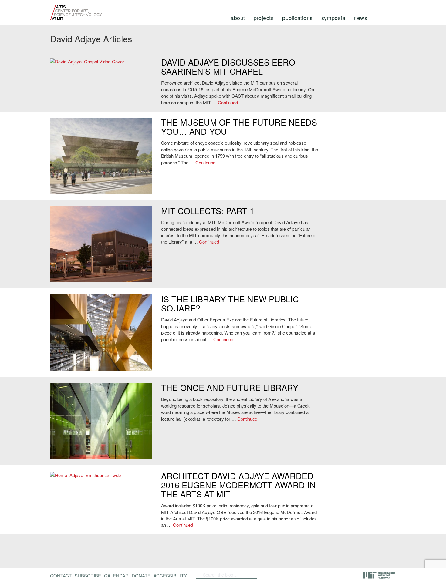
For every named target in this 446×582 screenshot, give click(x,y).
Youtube (292, 574)
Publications (297, 18)
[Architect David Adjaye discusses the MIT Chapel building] (101, 61)
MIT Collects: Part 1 (207, 211)
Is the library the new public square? (230, 303)
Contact (61, 575)
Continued (228, 102)
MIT (379, 575)
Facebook (267, 574)
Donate (141, 575)
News (360, 18)
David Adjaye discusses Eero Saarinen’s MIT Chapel (228, 66)
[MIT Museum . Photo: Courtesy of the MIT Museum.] (101, 244)
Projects (264, 18)
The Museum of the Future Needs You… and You (239, 126)
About (238, 18)
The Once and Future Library (229, 387)
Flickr (276, 574)
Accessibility (170, 575)
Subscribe (88, 575)
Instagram (308, 574)
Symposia (333, 18)
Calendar (116, 575)
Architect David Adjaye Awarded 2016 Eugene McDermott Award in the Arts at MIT (238, 485)
